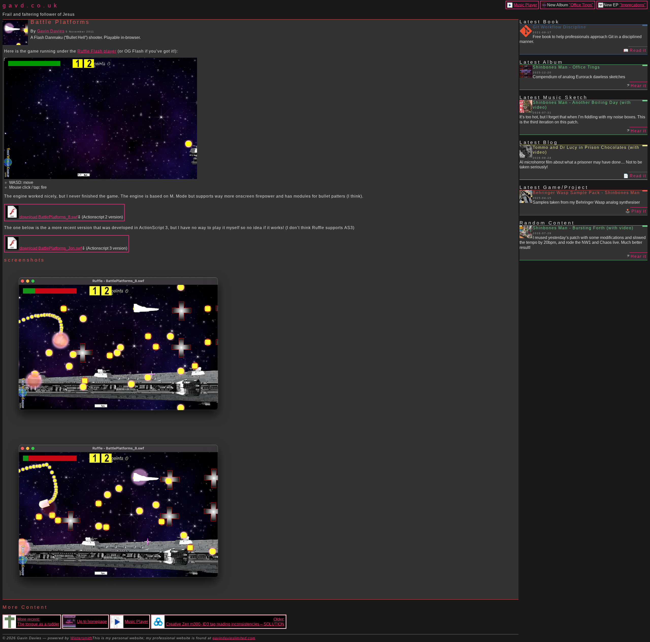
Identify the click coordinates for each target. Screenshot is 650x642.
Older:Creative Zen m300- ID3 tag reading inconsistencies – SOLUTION (225, 621)
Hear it (638, 86)
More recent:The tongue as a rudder (38, 621)
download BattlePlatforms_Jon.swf (50, 248)
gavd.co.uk (31, 5)
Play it (638, 211)
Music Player (525, 5)
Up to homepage (92, 621)
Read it (638, 50)
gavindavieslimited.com (234, 638)
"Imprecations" (633, 5)
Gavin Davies (50, 31)
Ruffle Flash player (96, 51)
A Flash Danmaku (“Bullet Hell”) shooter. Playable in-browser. (85, 37)
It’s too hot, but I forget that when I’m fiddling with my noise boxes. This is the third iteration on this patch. (582, 119)
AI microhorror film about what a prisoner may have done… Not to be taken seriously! (580, 164)
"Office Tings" (581, 5)
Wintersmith (81, 638)
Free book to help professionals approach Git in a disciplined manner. (580, 39)
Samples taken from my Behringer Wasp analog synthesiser (586, 202)
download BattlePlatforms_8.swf (48, 217)
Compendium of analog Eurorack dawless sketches (579, 77)
